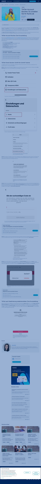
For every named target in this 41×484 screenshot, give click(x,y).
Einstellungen (7, 472)
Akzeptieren (27, 472)
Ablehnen (36, 472)
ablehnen (12, 474)
